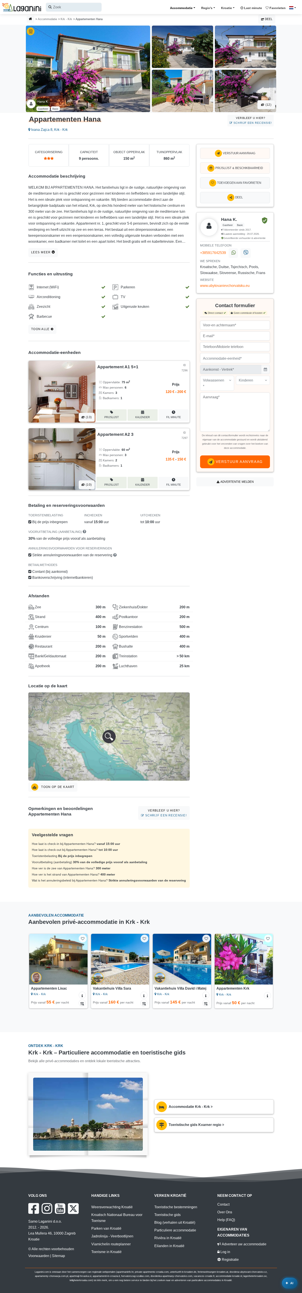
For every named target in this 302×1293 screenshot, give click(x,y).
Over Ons (224, 1212)
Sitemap (58, 1256)
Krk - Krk (66, 19)
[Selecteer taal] (293, 7)
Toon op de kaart (57, 787)
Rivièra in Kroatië (168, 1238)
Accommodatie (181, 8)
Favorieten (277, 8)
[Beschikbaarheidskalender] (82, 1003)
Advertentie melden (237, 481)
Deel (268, 19)
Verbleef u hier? (252, 120)
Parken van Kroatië (106, 1228)
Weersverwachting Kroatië (112, 1207)
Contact (223, 1204)
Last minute (252, 8)
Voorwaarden (38, 1256)
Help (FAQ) (226, 1220)
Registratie (230, 1259)
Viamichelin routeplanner (111, 1244)
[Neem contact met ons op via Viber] (245, 253)
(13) (88, 417)
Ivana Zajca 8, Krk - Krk (49, 130)
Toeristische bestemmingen (175, 1207)
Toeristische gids (167, 1215)
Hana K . (43, 101)
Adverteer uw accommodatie (243, 1244)
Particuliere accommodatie (175, 1230)
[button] (109, 736)
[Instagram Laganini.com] (47, 1208)
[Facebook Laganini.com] (33, 1208)
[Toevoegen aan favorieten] (82, 938)
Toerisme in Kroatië (106, 1252)
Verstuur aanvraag (238, 153)
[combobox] (73, 7)
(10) (88, 484)
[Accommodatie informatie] (82, 995)
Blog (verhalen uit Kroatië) (174, 1222)
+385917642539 (213, 253)
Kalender (142, 417)
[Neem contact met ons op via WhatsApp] (233, 253)
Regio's (206, 8)
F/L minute (173, 417)
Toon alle (41, 329)
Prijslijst (111, 417)
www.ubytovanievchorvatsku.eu (225, 286)
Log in (225, 1252)
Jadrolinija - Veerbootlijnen (112, 1236)
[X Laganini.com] (73, 1208)
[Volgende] (81, 959)
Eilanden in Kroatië (169, 1246)
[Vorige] (35, 959)
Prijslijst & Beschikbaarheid (238, 168)
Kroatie (226, 8)
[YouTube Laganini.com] (60, 1208)
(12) (267, 104)
